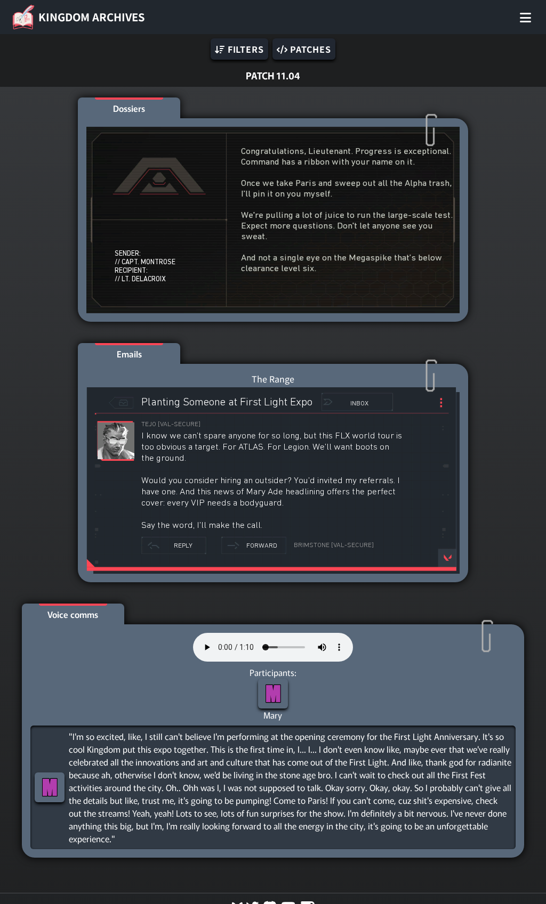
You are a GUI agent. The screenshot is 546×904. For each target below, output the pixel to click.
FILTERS (244, 49)
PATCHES (309, 49)
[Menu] (525, 17)
